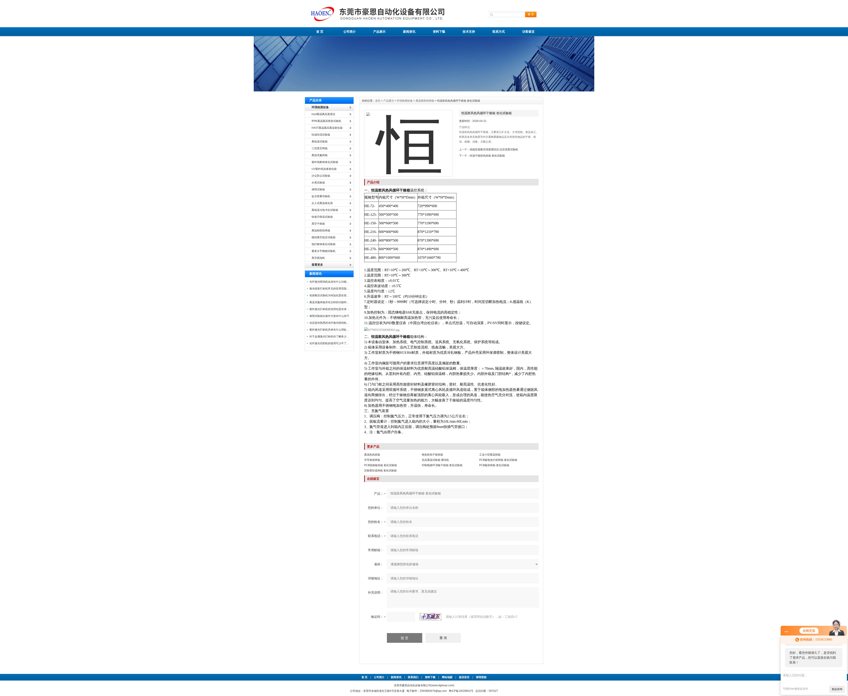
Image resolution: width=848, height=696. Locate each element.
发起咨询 (837, 689)
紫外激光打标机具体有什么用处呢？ (330, 329)
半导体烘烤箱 (372, 459)
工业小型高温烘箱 (489, 454)
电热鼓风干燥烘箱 (432, 454)
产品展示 (379, 31)
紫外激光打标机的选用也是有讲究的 (330, 309)
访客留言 (528, 31)
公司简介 (349, 31)
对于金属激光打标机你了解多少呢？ (330, 336)
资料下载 (439, 31)
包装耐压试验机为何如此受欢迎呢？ (330, 295)
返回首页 (464, 677)
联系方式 (498, 31)
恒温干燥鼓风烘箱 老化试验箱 (487, 155)
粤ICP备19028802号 (461, 690)
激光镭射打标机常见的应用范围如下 (330, 288)
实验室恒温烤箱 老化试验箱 (380, 470)
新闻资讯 (409, 31)
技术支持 (469, 31)
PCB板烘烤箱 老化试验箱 (494, 465)
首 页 (319, 31)
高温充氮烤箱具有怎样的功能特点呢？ (331, 302)
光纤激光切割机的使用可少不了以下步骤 (333, 343)
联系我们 (413, 677)
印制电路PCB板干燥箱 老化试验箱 (442, 465)
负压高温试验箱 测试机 (435, 459)
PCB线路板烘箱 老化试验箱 (380, 465)
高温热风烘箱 (372, 454)
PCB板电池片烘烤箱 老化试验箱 (498, 459)
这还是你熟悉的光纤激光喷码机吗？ (330, 322)
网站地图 (447, 677)
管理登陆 (481, 677)
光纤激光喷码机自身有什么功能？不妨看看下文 (337, 281)
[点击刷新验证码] (430, 616)
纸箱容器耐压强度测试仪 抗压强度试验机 (494, 149)
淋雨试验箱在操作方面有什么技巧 (329, 316)
